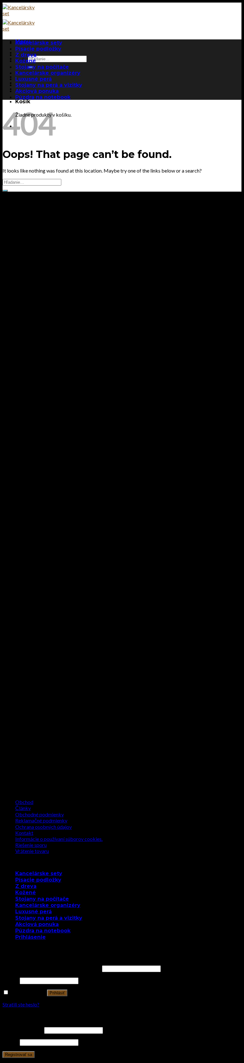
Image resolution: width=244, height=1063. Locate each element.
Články (23, 808)
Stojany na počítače (42, 67)
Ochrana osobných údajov (43, 827)
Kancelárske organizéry (47, 73)
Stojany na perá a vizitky (48, 85)
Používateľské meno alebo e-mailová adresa (52, 968)
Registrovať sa (18, 1054)
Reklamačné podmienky (41, 820)
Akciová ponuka (37, 91)
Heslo (11, 980)
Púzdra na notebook (43, 97)
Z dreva (26, 55)
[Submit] (5, 191)
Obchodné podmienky (39, 814)
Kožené (25, 61)
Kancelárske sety (38, 43)
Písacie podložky (38, 49)
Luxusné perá (33, 79)
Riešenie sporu (31, 845)
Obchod (24, 802)
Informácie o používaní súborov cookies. (59, 839)
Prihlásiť (57, 993)
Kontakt (24, 833)
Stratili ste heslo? (21, 1004)
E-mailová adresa (23, 1030)
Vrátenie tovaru (32, 851)
